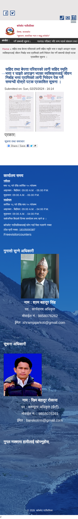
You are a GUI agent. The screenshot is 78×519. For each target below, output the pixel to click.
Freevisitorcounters (17, 234)
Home (5, 48)
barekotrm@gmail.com (44, 420)
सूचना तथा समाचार (14, 141)
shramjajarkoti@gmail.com (44, 323)
